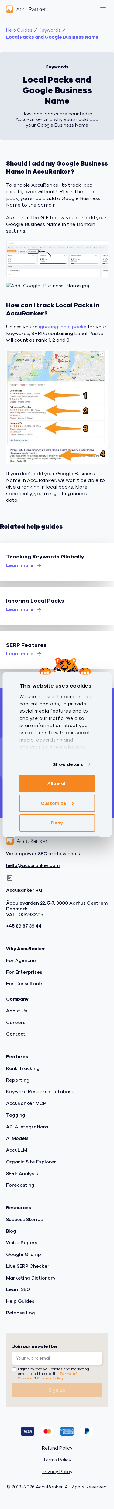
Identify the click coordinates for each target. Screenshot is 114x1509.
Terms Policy (57, 1460)
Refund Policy (57, 1448)
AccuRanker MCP (26, 1103)
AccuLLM (16, 1150)
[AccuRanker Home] (26, 9)
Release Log (20, 1313)
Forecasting (20, 1185)
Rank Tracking (23, 1068)
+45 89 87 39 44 (24, 926)
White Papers (21, 1243)
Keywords (50, 30)
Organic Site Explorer (31, 1162)
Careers (16, 1023)
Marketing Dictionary (31, 1278)
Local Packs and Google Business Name (52, 37)
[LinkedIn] (9, 877)
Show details (68, 764)
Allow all (57, 783)
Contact (16, 1034)
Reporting (17, 1080)
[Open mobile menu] (103, 9)
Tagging (15, 1115)
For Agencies (21, 960)
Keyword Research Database (40, 1092)
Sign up (57, 1390)
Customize (53, 803)
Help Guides (19, 30)
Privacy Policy (50, 1378)
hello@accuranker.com (33, 865)
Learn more (19, 565)
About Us (16, 1011)
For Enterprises (24, 972)
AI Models (17, 1138)
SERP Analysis (22, 1174)
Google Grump (23, 1254)
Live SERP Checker (28, 1266)
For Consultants (24, 984)
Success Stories (24, 1219)
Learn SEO (18, 1289)
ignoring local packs (62, 327)
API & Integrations (27, 1127)
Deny (57, 823)
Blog (11, 1231)
